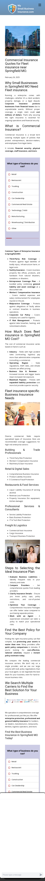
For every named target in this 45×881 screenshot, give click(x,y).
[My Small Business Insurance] (21, 8)
